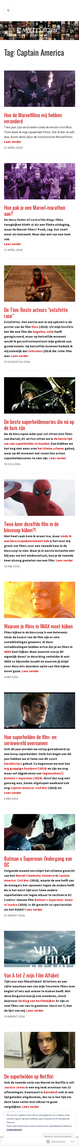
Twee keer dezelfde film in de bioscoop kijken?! (31, 527)
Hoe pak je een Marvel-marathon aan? (34, 210)
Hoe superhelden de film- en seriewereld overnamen (30, 740)
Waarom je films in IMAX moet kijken (38, 626)
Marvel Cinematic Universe (35, 875)
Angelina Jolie (43, 332)
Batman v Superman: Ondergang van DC (38, 861)
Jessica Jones (14, 1087)
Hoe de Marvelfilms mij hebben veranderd (33, 118)
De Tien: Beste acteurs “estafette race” (36, 312)
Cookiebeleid (14, 1129)
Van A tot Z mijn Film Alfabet (31, 975)
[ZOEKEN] (8, 10)
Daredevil (51, 1092)
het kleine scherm (51, 448)
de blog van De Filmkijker (36, 1001)
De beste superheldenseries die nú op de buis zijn (39, 424)
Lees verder (12, 142)
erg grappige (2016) (25, 768)
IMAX (7, 652)
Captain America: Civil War (29, 788)
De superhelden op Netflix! (28, 1076)
